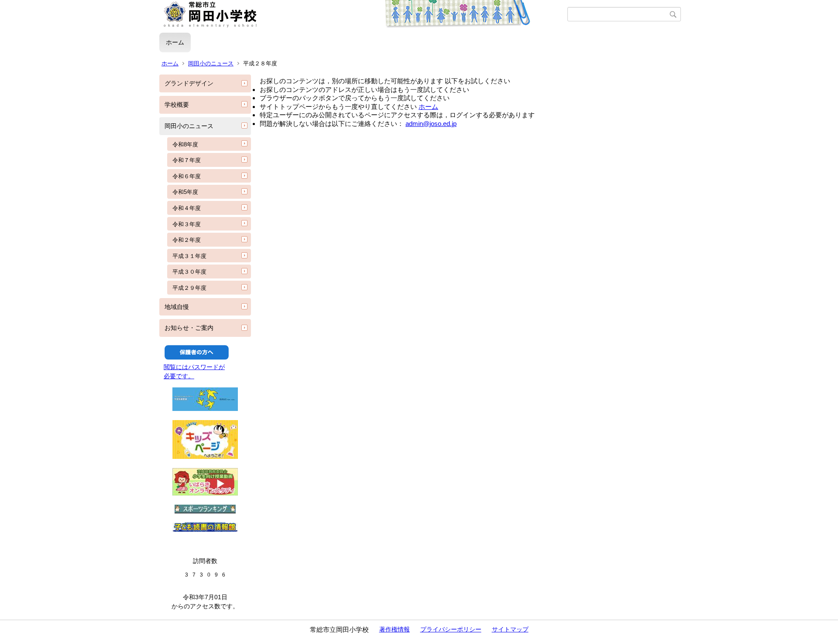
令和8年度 (185, 144)
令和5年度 (185, 192)
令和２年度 (186, 240)
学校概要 (177, 104)
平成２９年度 (189, 288)
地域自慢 (177, 306)
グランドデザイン (189, 83)
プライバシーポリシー (450, 629)
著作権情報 (394, 629)
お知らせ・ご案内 (189, 327)
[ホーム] (363, 14)
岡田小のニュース (211, 63)
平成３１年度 (189, 256)
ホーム (175, 42)
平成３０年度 (189, 271)
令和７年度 (186, 160)
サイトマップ (510, 629)
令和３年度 (186, 224)
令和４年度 (186, 208)
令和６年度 (186, 176)
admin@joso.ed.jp (431, 123)
